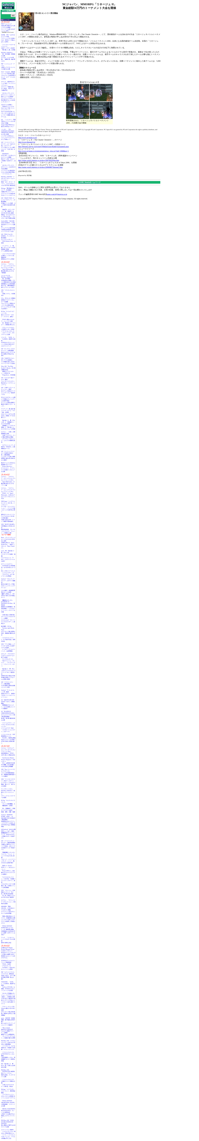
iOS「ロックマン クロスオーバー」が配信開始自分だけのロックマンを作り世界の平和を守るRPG (8, 352)
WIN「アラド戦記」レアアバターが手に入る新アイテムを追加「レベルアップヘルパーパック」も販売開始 (8, 647)
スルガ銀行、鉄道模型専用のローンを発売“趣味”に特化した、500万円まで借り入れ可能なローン (8, 594)
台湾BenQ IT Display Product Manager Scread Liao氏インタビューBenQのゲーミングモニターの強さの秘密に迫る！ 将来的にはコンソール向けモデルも (8, 952)
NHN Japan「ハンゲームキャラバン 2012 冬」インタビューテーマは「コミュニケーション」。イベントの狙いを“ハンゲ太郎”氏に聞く (8, 506)
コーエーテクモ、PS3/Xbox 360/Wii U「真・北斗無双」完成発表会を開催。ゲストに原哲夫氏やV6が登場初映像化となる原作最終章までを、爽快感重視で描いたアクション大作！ (8, 281)
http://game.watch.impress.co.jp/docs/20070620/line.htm (38, 160)
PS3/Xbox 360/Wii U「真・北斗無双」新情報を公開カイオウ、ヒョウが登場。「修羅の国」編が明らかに (8, 57)
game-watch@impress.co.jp (57, 194)
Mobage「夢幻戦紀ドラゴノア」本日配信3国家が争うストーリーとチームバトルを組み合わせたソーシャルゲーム (8, 192)
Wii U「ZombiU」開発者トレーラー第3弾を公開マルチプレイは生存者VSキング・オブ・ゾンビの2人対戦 (8, 75)
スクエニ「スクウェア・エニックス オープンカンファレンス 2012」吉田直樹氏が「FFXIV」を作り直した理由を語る (8, 751)
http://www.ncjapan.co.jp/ (27, 138)
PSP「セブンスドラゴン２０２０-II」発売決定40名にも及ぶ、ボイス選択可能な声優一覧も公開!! (8, 975)
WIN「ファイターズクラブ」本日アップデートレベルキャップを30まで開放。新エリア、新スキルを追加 (8, 782)
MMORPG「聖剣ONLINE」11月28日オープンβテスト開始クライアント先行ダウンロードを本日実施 (8, 910)
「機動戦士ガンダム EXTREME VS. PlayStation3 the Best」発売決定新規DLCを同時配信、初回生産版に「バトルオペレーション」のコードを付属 (8, 606)
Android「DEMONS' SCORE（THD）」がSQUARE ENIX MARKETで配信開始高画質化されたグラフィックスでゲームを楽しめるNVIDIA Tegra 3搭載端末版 (8, 820)
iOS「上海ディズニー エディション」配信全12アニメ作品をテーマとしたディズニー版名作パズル (8, 391)
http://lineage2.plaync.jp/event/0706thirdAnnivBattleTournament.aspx (43, 147)
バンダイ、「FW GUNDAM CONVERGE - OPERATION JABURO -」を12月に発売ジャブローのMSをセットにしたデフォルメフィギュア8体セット (8, 134)
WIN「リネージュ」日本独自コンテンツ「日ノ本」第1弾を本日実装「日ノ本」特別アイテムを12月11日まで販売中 (8, 894)
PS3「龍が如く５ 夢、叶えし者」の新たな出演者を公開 (8, 1065)
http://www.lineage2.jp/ (26, 142)
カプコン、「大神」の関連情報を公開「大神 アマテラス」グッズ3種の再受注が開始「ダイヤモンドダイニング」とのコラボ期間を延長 (8, 437)
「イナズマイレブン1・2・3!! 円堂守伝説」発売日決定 (8, 639)
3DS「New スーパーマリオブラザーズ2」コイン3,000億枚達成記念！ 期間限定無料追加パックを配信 (8, 773)
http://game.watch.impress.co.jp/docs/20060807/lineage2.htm (40, 167)
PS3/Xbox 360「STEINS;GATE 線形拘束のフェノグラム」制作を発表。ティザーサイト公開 (8, 1073)
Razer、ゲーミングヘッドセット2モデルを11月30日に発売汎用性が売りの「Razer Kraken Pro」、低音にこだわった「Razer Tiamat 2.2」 (8, 543)
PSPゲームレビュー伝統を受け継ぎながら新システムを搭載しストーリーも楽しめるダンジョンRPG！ (8, 27)
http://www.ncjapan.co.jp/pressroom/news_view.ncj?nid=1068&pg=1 (43, 151)
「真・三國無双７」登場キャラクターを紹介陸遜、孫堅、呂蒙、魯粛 (8, 810)
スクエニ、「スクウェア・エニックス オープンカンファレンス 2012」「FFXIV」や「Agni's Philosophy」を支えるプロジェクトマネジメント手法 (8, 493)
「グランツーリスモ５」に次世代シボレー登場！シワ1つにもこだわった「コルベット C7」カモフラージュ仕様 (8, 331)
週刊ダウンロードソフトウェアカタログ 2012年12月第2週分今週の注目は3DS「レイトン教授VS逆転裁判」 (8, 518)
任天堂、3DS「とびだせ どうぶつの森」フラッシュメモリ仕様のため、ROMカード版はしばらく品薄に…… (8, 38)
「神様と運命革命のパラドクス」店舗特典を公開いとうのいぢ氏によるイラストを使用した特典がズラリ (8, 919)
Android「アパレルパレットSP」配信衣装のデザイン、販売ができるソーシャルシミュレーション (8, 693)
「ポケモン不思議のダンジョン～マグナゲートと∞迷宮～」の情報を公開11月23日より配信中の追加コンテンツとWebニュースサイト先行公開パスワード (8, 998)
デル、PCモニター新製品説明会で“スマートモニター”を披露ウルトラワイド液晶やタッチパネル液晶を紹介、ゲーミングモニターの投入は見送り (8, 303)
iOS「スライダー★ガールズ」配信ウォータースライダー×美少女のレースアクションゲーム (8, 381)
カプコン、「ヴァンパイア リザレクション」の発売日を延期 (8, 901)
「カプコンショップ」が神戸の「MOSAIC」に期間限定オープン (8, 446)
